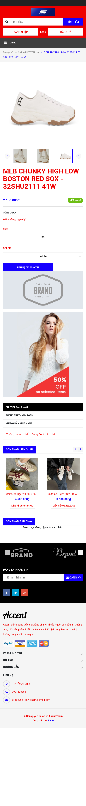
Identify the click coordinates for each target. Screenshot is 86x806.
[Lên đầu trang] (79, 798)
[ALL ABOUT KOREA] (17, 615)
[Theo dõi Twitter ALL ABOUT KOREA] (15, 592)
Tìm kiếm (73, 22)
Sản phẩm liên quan (19, 449)
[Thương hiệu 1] (21, 553)
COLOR (7, 248)
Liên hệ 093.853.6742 (22, 506)
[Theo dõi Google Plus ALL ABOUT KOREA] (24, 592)
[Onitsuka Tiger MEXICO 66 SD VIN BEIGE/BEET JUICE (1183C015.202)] (22, 474)
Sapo (51, 720)
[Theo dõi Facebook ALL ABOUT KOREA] (6, 592)
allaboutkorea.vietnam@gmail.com (31, 699)
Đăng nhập (20, 32)
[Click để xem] (43, 107)
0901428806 (19, 691)
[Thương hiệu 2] (64, 553)
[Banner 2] (43, 354)
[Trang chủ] (43, 11)
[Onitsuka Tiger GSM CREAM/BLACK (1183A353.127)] (63, 474)
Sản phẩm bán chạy (19, 521)
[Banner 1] (43, 290)
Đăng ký (65, 32)
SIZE (5, 229)
